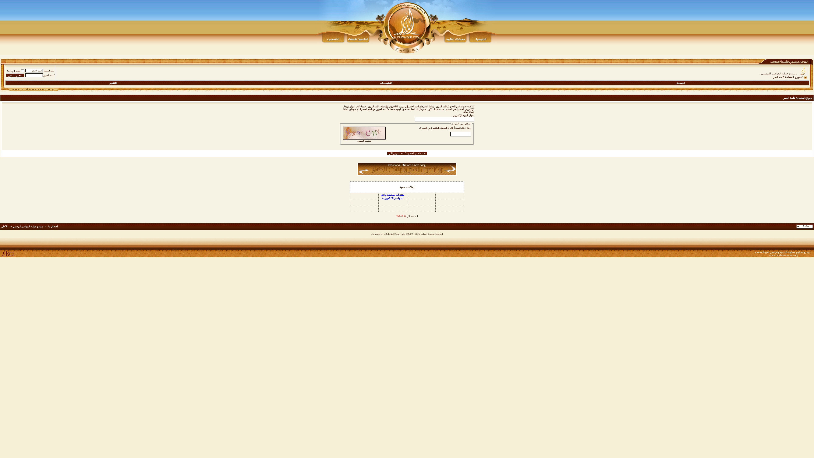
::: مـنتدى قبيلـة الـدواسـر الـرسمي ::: (778, 73)
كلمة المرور (48, 75)
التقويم (113, 82)
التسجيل (680, 82)
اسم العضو (49, 70)
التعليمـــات (386, 82)
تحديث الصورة (364, 141)
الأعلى (4, 226)
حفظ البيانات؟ (13, 71)
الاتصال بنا (53, 226)
